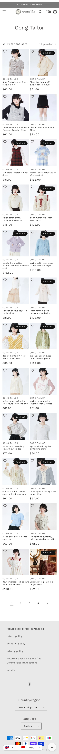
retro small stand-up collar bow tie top (13, 447)
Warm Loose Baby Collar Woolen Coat (43, 174)
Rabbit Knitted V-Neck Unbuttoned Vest (14, 357)
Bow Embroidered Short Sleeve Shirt (15, 83)
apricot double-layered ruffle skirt (14, 312)
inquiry (11, 670)
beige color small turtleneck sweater (12, 219)
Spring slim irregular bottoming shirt (40, 447)
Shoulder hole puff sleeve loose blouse (40, 83)
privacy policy (15, 651)
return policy (14, 636)
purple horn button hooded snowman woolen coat (15, 265)
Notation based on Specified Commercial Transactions (24, 660)
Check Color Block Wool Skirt (42, 128)
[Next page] (47, 603)
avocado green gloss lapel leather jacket (40, 357)
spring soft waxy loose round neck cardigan (41, 264)
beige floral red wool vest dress (41, 219)
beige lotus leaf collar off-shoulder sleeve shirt (15, 402)
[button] (4, 11)
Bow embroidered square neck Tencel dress (15, 583)
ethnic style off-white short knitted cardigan (14, 492)
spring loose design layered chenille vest (41, 402)
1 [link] (11, 603)
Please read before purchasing (25, 628)
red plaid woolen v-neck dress (15, 174)
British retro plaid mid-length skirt (42, 583)
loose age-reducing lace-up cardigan (43, 492)
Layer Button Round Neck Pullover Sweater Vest (15, 128)
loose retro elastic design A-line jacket (40, 312)
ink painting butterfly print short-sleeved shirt (43, 538)
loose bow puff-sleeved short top (14, 538)
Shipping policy (16, 643)
